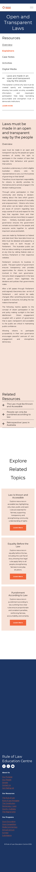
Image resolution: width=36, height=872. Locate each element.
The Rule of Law (8, 798)
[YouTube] (12, 766)
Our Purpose (7, 777)
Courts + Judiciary (9, 809)
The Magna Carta (8, 812)
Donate (5, 782)
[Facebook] (4, 766)
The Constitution (8, 803)
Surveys (5, 833)
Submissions (7, 835)
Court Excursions (8, 821)
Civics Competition (9, 824)
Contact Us (6, 785)
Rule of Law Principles (10, 801)
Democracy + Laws (9, 806)
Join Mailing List (8, 788)
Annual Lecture (8, 830)
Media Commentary (9, 827)
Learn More (18, 528)
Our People (6, 780)
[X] (8, 766)
